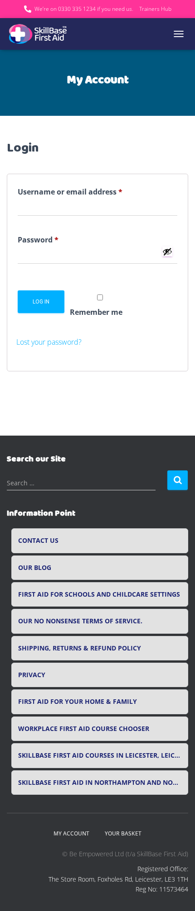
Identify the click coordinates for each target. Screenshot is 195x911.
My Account (71, 833)
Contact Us (38, 540)
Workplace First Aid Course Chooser (83, 729)
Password (54, 239)
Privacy (31, 675)
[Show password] (167, 251)
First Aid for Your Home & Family (77, 701)
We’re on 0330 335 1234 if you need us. (83, 9)
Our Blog (34, 568)
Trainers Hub (155, 9)
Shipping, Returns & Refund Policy (79, 648)
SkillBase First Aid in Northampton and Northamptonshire (103, 782)
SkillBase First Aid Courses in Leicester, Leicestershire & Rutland (103, 755)
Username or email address (86, 191)
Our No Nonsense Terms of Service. (80, 621)
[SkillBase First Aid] (42, 34)
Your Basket (123, 833)
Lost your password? (49, 342)
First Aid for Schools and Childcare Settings (99, 594)
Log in (41, 302)
